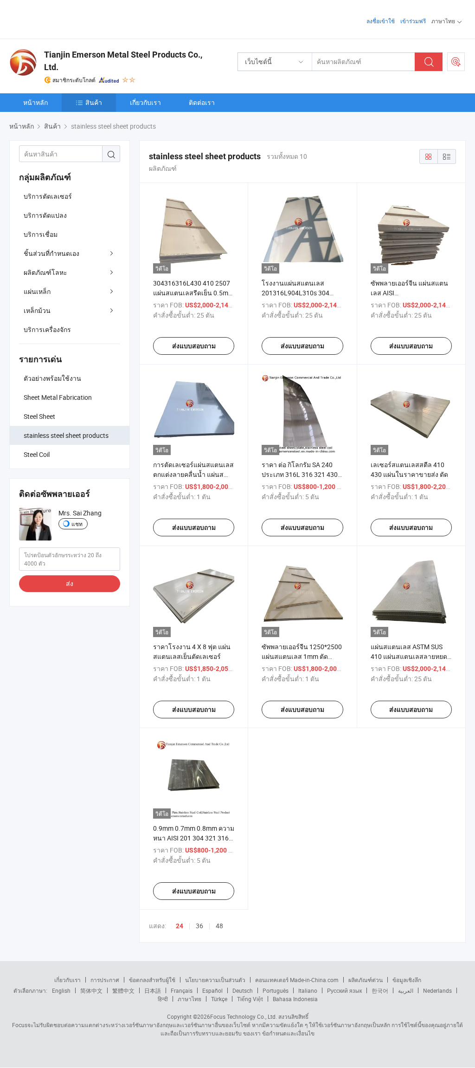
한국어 (380, 990)
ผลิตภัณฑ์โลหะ (45, 272)
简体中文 (91, 990)
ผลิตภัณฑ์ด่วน (365, 979)
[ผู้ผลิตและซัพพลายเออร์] (68, 18)
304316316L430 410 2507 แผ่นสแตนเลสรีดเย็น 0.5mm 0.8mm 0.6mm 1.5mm (193, 293)
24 (179, 926)
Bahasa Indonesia (295, 999)
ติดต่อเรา (202, 102)
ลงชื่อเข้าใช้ (380, 21)
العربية (405, 990)
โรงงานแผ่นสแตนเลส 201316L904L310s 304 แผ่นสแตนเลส (295, 293)
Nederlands (437, 990)
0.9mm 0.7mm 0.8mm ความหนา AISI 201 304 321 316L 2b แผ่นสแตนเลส (193, 838)
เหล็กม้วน (37, 310)
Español (212, 990)
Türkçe (219, 999)
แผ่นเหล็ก (37, 291)
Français (182, 990)
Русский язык (344, 990)
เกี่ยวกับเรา (145, 102)
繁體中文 (123, 990)
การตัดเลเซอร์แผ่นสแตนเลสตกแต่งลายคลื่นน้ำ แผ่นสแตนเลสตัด (193, 474)
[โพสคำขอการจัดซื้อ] (456, 61)
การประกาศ (104, 979)
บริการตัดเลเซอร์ (48, 196)
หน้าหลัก (35, 102)
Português (276, 990)
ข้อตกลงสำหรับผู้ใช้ (152, 979)
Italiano (307, 990)
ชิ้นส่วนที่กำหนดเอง (51, 253)
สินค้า (93, 102)
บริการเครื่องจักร (47, 329)
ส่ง (69, 583)
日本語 (152, 990)
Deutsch (242, 990)
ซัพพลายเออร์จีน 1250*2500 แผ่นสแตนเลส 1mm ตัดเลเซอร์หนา (302, 656)
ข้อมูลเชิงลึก (406, 979)
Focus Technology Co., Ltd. (243, 1016)
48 (219, 925)
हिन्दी (163, 999)
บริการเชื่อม (41, 234)
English (61, 990)
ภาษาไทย (189, 999)
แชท (77, 523)
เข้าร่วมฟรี (413, 21)
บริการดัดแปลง (45, 215)
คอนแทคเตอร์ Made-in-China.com (297, 979)
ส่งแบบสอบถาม (194, 346)
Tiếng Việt (250, 999)
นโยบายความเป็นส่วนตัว (215, 979)
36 (199, 925)
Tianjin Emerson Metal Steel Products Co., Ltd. (123, 61)
